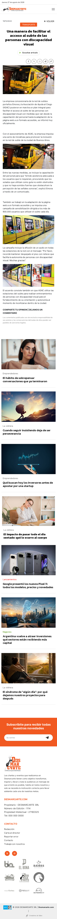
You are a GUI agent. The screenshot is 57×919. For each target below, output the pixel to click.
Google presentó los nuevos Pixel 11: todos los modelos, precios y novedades (28, 585)
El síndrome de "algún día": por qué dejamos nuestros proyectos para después (25, 695)
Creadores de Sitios (35, 915)
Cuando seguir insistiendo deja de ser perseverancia (26, 432)
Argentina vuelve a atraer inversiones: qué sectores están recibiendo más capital (27, 639)
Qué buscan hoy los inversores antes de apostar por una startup (28, 484)
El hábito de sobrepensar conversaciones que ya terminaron (25, 379)
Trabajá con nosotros (14, 844)
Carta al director (12, 833)
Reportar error (11, 836)
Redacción (9, 829)
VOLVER (50, 21)
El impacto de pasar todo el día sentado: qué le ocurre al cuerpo (25, 536)
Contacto (8, 840)
